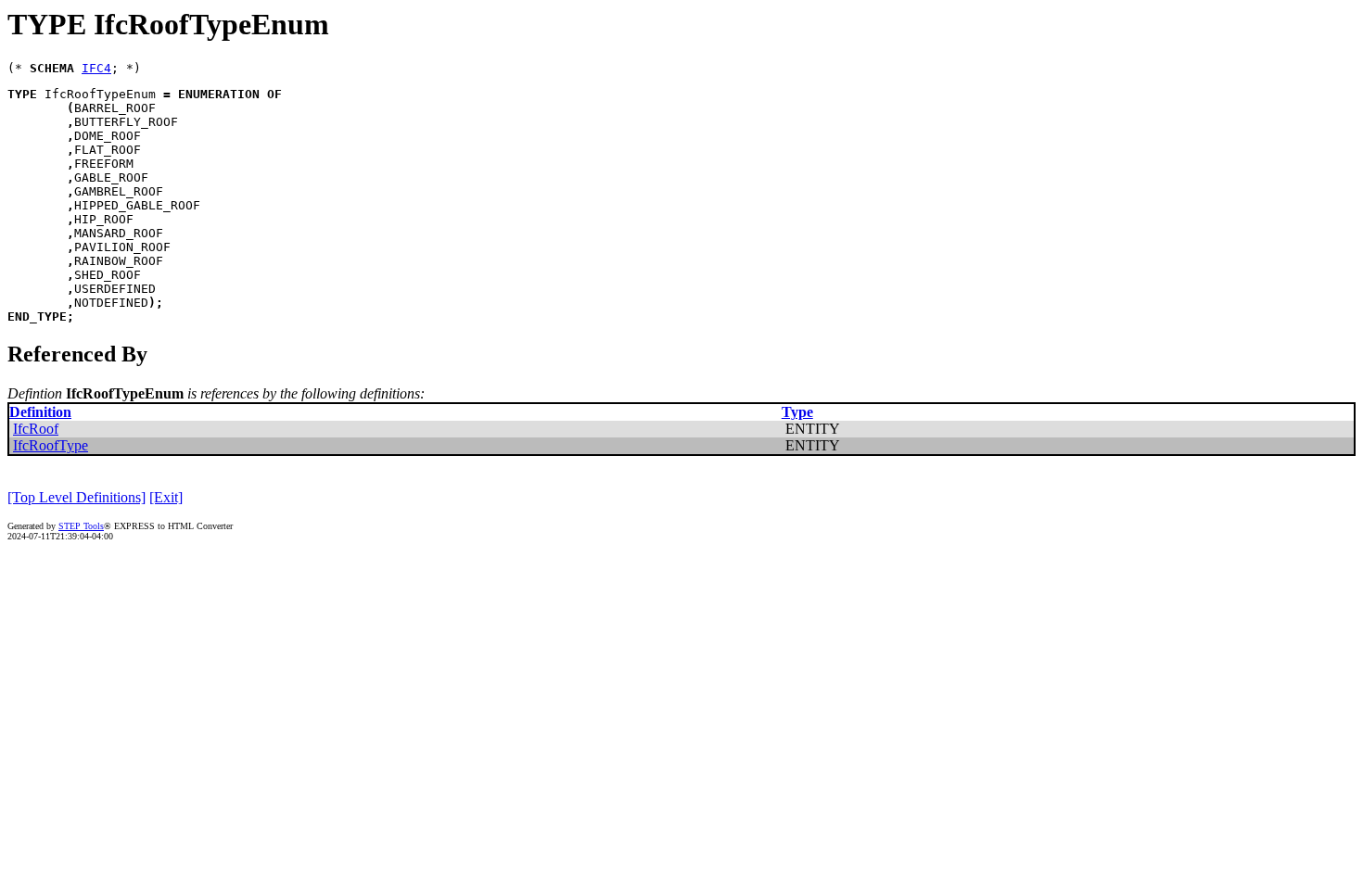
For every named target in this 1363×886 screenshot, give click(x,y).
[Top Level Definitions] (76, 497)
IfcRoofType (50, 445)
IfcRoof (35, 429)
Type (797, 412)
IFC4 (96, 68)
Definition (40, 412)
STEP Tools (81, 526)
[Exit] (166, 497)
